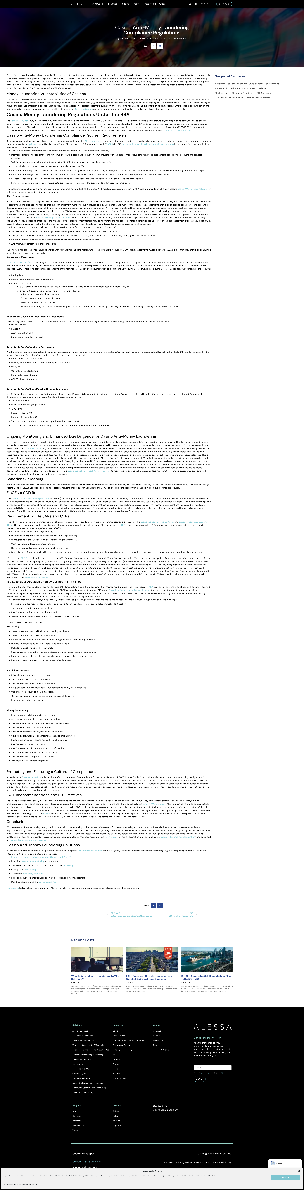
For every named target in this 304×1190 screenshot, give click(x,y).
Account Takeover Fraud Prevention (87, 1083)
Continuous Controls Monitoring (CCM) (89, 1088)
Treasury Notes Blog (32, 777)
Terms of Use (201, 1162)
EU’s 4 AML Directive (153, 804)
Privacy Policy (184, 1162)
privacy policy (207, 1073)
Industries (112, 4)
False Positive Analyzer (154, 4)
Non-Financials (119, 1078)
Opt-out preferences (11, 1184)
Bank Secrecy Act (19, 120)
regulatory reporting (33, 873)
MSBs (115, 1054)
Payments (117, 1073)
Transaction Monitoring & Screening (87, 1054)
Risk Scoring (77, 1064)
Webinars (76, 1120)
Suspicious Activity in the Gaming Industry (129, 590)
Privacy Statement (25, 1184)
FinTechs (117, 1059)
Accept (285, 1177)
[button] (299, 1171)
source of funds (33, 448)
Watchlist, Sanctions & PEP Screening (88, 1045)
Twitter (116, 1111)
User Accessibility (221, 1162)
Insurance (117, 1069)
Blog (162, 39)
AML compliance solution (90, 850)
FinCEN (109, 144)
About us (157, 1031)
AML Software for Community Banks (128, 1040)
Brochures (76, 1116)
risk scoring (30, 869)
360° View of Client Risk (82, 1035)
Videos (75, 1130)
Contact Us (158, 1040)
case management (48, 882)
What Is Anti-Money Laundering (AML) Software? (95, 977)
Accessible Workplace (163, 1050)
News (155, 1045)
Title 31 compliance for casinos (180, 130)
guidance (33, 144)
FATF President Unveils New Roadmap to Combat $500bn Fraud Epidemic (150, 977)
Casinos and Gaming (122, 1045)
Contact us (13, 888)
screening (68, 865)
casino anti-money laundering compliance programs (148, 144)
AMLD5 (34, 813)
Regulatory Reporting (81, 1059)
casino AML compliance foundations (178, 836)
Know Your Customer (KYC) (20, 262)
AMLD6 (46, 813)
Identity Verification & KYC (83, 1040)
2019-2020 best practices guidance (53, 217)
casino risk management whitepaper (28, 840)
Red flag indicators (83, 109)
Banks (115, 1031)
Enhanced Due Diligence (83, 1069)
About (136, 4)
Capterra (117, 1125)
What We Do (97, 4)
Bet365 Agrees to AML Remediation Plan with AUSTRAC (206, 977)
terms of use (223, 1073)
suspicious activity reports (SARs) (157, 521)
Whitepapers (78, 1125)
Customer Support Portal (86, 1161)
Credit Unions (119, 1035)
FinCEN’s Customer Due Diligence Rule (31, 498)
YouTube (116, 1120)
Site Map (169, 1162)
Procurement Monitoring (82, 1092)
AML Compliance (150, 39)
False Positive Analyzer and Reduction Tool (90, 1050)
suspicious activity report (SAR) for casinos (89, 470)
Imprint (34, 1184)
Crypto (116, 1064)
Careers (156, 1035)
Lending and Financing (122, 1050)
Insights (125, 4)
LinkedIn (116, 1116)
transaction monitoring (32, 861)
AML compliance (93, 141)
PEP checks (110, 836)
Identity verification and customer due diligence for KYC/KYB (41, 857)
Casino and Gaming (176, 39)
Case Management (80, 1073)
